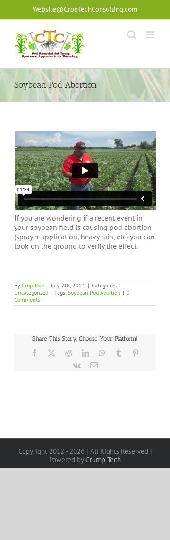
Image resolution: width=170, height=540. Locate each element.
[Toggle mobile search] (131, 35)
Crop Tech (33, 285)
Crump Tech (103, 459)
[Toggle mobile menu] (151, 35)
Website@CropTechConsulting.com (85, 9)
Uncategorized (31, 292)
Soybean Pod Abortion (94, 292)
